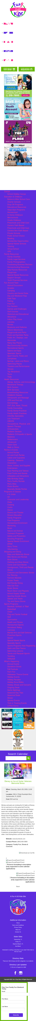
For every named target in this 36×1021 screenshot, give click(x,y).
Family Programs (14, 517)
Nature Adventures (15, 329)
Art (8, 496)
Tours (9, 374)
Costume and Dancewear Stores (20, 572)
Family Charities (13, 256)
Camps (7, 191)
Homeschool (12, 212)
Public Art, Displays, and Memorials (17, 338)
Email (3, 991)
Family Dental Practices (17, 410)
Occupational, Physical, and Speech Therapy (18, 425)
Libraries (10, 322)
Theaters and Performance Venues (18, 367)
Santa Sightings (13, 690)
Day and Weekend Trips (17, 295)
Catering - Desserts (15, 460)
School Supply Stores (16, 593)
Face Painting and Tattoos (18, 470)
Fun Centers (12, 306)
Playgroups (12, 272)
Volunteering (12, 549)
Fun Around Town (11, 282)
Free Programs (13, 520)
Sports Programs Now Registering (21, 645)
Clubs (9, 502)
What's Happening (11, 661)
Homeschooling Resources (18, 267)
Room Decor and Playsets (18, 590)
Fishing (10, 301)
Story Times (12, 546)
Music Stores (12, 588)
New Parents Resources (17, 269)
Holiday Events (13, 677)
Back (18, 886)
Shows (10, 697)
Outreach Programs (15, 533)
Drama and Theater (15, 512)
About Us (18, 929)
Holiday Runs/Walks (15, 682)
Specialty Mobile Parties (17, 489)
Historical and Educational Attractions (18, 315)
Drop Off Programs (15, 204)
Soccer (10, 637)
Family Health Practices (17, 413)
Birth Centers (12, 387)
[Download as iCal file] (27, 853)
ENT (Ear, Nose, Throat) (17, 405)
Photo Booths (12, 486)
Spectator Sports (14, 353)
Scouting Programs (15, 538)
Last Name (5, 1006)
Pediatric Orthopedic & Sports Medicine (19, 435)
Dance (10, 509)
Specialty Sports (14, 643)
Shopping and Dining (12, 551)
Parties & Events (11, 449)
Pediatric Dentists (14, 431)
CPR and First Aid (14, 400)
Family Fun (17, 844)
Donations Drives (14, 666)
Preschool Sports (14, 635)
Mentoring (11, 525)
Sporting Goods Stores (16, 596)
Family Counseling (14, 408)
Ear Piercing (12, 575)
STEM (9, 543)
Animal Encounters (15, 285)
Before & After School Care (18, 199)
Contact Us (18, 932)
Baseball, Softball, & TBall (18, 606)
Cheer (9, 611)
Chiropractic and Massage (18, 397)
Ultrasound (11, 442)
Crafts (9, 507)
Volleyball (11, 658)
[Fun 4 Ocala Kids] (18, 9)
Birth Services (13, 389)
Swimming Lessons (15, 650)
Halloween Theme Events (17, 674)
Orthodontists (13, 429)
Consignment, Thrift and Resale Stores (20, 568)
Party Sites (11, 483)
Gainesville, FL (18, 939)
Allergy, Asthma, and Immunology (21, 382)
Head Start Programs (16, 209)
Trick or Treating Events (17, 703)
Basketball (11, 609)
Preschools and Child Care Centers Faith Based (18, 224)
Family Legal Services (16, 259)
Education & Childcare (13, 196)
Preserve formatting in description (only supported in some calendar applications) (18, 867)
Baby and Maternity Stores (18, 554)
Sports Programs (11, 603)
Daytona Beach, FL (18, 944)
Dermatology (12, 402)
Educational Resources (16, 207)
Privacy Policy (18, 927)
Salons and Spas (14, 350)
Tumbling (11, 656)
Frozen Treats (13, 580)
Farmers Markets (14, 577)
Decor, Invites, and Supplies (18, 465)
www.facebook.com (18, 839)
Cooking (10, 504)
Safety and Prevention (16, 536)
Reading (10, 238)
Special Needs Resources (17, 275)
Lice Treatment (13, 418)
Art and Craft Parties (15, 455)
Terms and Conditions (18, 925)
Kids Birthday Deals (15, 478)
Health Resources (11, 379)
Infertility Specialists (15, 415)
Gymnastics (12, 619)
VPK (9, 251)
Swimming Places (14, 363)
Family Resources (11, 254)
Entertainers (12, 468)
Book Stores (12, 559)
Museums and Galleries (17, 327)
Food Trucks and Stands (17, 473)
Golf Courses (12, 311)
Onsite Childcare (14, 220)
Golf (9, 616)
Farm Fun (11, 671)
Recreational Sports (15, 348)
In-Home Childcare (15, 215)
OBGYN (10, 421)
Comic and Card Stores (17, 564)
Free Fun (11, 303)
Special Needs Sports (16, 640)
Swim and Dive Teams (16, 648)
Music (9, 528)
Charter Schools (14, 201)
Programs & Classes (12, 491)
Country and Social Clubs (17, 293)
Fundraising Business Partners (19, 264)
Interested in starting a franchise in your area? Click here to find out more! (18, 950)
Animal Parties (13, 452)
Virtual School (13, 248)
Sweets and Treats (15, 598)
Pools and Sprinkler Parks (17, 335)
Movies (10, 324)
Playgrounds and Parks (16, 332)
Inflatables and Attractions (18, 476)
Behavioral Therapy (15, 384)
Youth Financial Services (17, 280)
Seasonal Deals (13, 695)
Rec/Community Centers (17, 345)
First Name (5, 999)
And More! (18, 946)
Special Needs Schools (16, 243)
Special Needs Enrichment (18, 541)
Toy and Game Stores (16, 601)
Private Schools (13, 233)
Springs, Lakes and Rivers (18, 361)
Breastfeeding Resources (17, 392)
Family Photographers (16, 261)
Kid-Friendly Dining (15, 583)
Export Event (20, 860)
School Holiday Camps (16, 194)
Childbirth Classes (14, 395)
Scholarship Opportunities (18, 241)
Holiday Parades (14, 679)
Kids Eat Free (12, 585)
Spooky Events (13, 700)
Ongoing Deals (13, 687)
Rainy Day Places (14, 342)
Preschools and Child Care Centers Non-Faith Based (18, 229)
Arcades (10, 288)
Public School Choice (16, 235)
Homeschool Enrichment (17, 523)
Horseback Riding (14, 627)
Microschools (12, 217)
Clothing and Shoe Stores (17, 562)
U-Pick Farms (12, 705)
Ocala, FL (18, 941)
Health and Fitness (15, 622)
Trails (9, 376)
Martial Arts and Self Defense (19, 632)
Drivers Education (14, 515)
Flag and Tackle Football (17, 614)
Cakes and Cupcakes (16, 457)
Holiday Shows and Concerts (19, 684)
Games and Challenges (17, 308)
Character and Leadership (18, 499)
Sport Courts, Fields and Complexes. (17, 357)
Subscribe (16, 1015)
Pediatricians (12, 439)
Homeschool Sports (15, 624)
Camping (11, 290)
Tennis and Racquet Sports (18, 653)
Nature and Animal (15, 530)
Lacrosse (11, 630)
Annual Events (13, 664)
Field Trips (11, 298)
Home (18, 923)
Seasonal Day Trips (15, 692)
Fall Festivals (12, 669)
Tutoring (10, 246)
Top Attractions (13, 371)
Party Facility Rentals (16, 481)
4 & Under (11, 494)
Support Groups (14, 277)
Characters (11, 462)
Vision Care (12, 444)
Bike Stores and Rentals (17, 556)
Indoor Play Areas (14, 319)
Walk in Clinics (13, 447)
